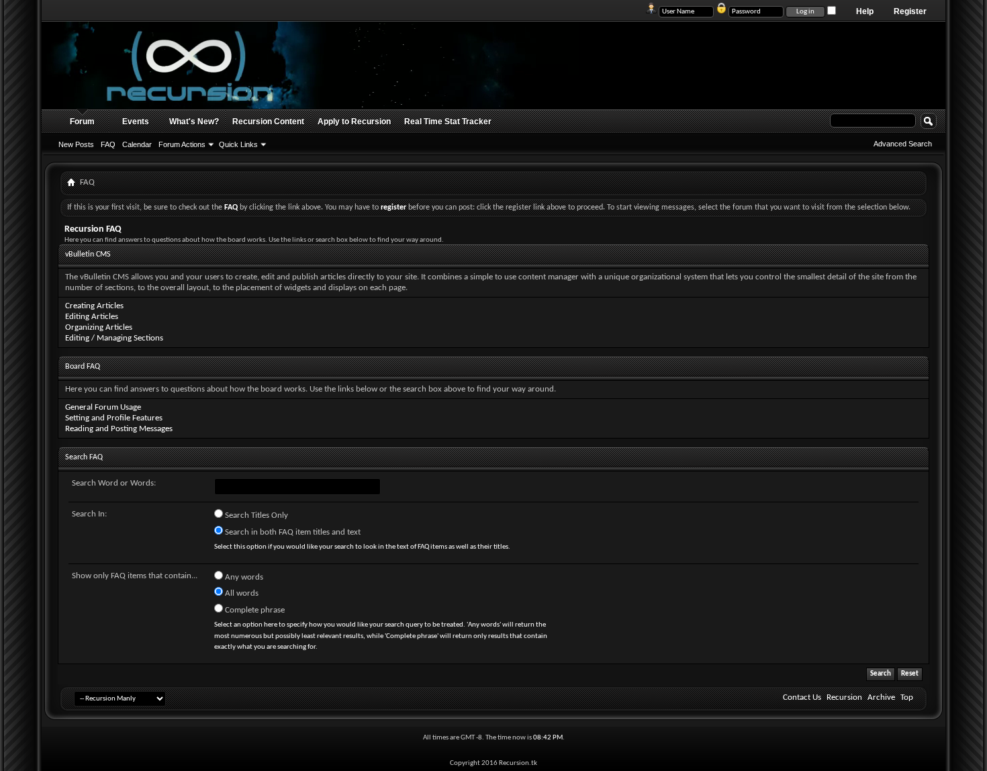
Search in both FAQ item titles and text (292, 532)
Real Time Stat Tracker (447, 121)
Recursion (844, 697)
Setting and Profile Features (113, 418)
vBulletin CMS (88, 255)
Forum (82, 121)
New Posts (76, 144)
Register (910, 11)
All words (240, 593)
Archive (881, 697)
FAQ (108, 144)
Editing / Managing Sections (114, 338)
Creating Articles (94, 306)
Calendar (137, 144)
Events (135, 121)
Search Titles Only (255, 515)
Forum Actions (181, 144)
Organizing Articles (98, 327)
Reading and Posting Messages (119, 428)
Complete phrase (254, 610)
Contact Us (802, 697)
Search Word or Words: (114, 483)
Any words (243, 577)
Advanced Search (903, 144)
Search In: (89, 514)
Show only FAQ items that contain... (134, 576)
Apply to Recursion (354, 121)
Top (906, 697)
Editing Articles (91, 316)
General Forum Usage (103, 407)
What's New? (194, 121)
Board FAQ (82, 367)
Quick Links (238, 144)
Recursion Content (268, 121)
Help (865, 11)
